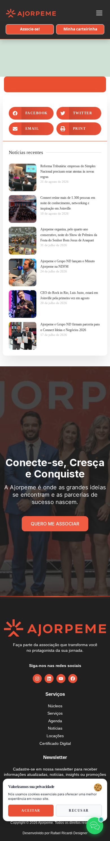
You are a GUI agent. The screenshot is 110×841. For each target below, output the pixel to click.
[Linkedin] (49, 678)
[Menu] (99, 13)
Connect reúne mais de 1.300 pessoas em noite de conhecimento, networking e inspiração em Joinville (67, 203)
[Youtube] (60, 678)
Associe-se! (30, 29)
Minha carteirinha (80, 29)
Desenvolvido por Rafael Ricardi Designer (55, 833)
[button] (31, 113)
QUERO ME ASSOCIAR (55, 524)
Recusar (79, 811)
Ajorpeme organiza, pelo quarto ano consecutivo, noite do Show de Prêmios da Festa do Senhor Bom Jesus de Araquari (68, 234)
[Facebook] (72, 678)
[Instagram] (37, 678)
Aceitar (30, 811)
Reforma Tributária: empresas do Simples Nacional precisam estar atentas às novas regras (68, 171)
